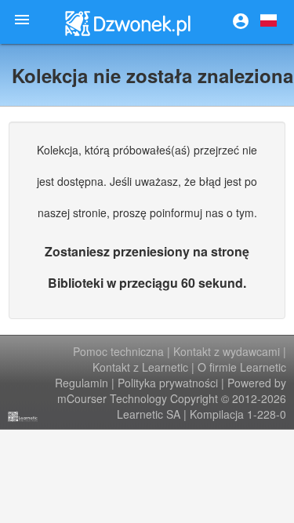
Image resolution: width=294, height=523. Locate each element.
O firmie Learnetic (242, 367)
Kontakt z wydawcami (226, 351)
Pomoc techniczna (118, 351)
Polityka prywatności (168, 382)
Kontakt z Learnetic (140, 367)
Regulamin (81, 382)
